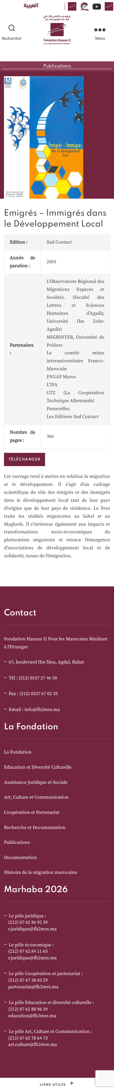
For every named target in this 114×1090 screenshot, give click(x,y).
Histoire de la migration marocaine (40, 872)
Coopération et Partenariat (31, 812)
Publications (17, 842)
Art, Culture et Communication (36, 797)
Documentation (20, 858)
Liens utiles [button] (53, 1085)
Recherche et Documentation (34, 828)
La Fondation (18, 752)
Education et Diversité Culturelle (38, 767)
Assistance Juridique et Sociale (36, 782)
